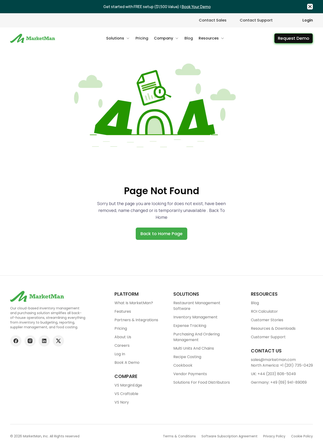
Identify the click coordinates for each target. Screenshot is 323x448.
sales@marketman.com (273, 359)
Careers (122, 345)
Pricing (120, 328)
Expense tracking (189, 325)
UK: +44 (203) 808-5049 (273, 374)
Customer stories (267, 320)
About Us (122, 337)
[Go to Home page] (33, 38)
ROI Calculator (264, 311)
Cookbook (182, 365)
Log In (119, 354)
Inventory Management (195, 317)
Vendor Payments (190, 374)
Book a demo (127, 362)
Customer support (268, 337)
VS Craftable (126, 393)
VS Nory (121, 402)
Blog (255, 303)
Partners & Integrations (136, 320)
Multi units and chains (193, 348)
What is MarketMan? (133, 303)
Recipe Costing (187, 357)
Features (122, 311)
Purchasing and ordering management (196, 337)
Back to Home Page (161, 234)
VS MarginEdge (128, 385)
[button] (118, 38)
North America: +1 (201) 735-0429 (282, 365)
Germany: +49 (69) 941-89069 (279, 382)
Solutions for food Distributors (201, 382)
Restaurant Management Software (196, 305)
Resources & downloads (273, 328)
